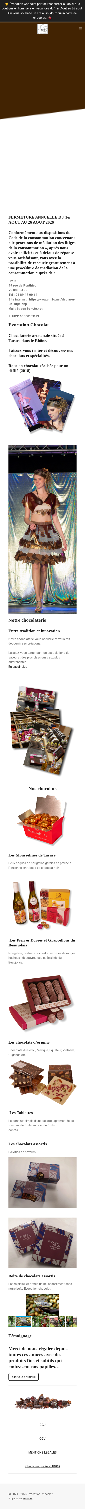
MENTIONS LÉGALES (42, 1452)
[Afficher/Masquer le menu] (80, 29)
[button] (73, 1297)
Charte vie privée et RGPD (42, 1466)
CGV (42, 1438)
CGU (43, 1425)
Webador (27, 1498)
